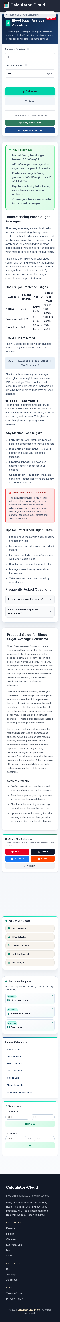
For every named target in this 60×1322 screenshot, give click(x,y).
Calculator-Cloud (22, 1187)
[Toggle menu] (53, 5)
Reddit (44, 859)
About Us (11, 1279)
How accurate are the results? (25, 599)
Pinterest (18, 852)
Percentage (11, 1133)
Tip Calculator (12, 1111)
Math (9, 1250)
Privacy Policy (14, 1298)
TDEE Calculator (15, 1070)
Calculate (31, 91)
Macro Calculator (15, 1085)
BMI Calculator (14, 1056)
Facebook (19, 859)
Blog (8, 1268)
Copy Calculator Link (32, 130)
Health (10, 1233)
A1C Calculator (14, 1049)
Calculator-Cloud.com (29, 1309)
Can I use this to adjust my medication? (23, 611)
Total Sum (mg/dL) (15, 65)
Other (9, 1255)
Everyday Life (14, 1244)
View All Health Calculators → (21, 1092)
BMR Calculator (14, 1063)
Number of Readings (16, 49)
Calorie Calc (13, 1078)
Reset (31, 101)
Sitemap (11, 1274)
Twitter (44, 852)
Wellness (11, 1239)
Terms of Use (14, 1293)
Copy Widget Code (32, 123)
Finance (10, 1228)
